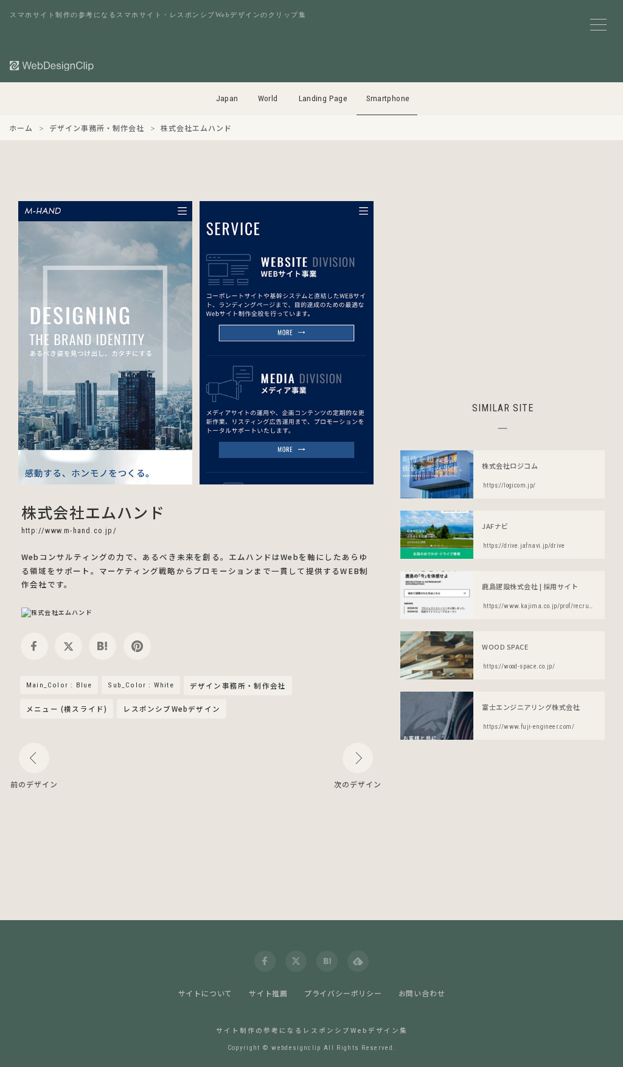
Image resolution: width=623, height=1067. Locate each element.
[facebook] (34, 646)
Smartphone (388, 98)
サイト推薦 (268, 993)
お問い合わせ (422, 993)
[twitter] (68, 646)
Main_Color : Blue (59, 685)
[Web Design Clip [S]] (52, 65)
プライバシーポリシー (343, 993)
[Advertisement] (502, 286)
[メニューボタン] (598, 24)
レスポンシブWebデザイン (171, 709)
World (268, 98)
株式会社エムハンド (93, 512)
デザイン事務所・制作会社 (238, 686)
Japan (227, 98)
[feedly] (358, 961)
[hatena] (102, 646)
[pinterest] (137, 646)
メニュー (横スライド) (66, 709)
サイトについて (205, 993)
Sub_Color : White (140, 685)
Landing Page (323, 98)
